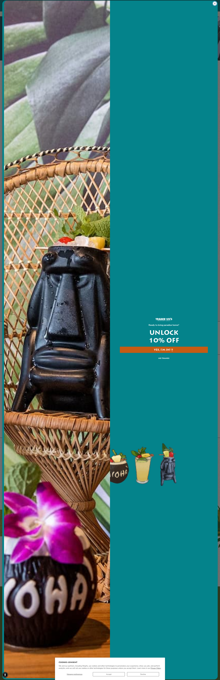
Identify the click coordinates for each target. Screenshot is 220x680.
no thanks (163, 358)
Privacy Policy (156, 668)
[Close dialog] (215, 3)
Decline (143, 674)
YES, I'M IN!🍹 (164, 349)
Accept (108, 674)
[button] (5, 675)
